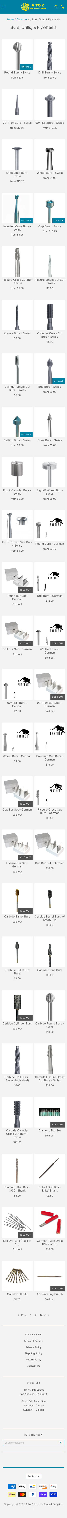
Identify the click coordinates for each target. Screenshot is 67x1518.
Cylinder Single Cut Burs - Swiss (17, 388)
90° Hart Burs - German (17, 704)
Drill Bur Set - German (17, 649)
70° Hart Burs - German (50, 650)
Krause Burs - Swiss (17, 333)
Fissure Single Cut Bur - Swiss (50, 281)
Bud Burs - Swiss (49, 386)
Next (43, 1315)
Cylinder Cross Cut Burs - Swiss (49, 335)
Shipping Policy (33, 1353)
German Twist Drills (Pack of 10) (50, 1242)
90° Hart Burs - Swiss (49, 122)
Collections (23, 19)
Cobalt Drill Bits (17, 1294)
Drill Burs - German (50, 596)
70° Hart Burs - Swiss (17, 122)
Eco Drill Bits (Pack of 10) (17, 1242)
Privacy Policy (33, 1347)
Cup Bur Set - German (17, 809)
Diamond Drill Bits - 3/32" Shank (17, 1188)
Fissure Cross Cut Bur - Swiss (17, 281)
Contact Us (33, 1365)
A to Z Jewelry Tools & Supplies (44, 1504)
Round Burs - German (49, 543)
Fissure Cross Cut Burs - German (50, 811)
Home (10, 19)
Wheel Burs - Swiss (50, 172)
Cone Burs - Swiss (49, 440)
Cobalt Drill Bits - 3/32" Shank (50, 1188)
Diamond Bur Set (50, 1130)
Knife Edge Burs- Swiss (17, 174)
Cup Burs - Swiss (49, 226)
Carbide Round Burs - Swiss (49, 1025)
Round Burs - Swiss (17, 72)
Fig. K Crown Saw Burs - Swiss (17, 543)
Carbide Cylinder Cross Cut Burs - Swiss (17, 1134)
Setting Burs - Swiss (17, 440)
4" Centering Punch (50, 1294)
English (32, 1476)
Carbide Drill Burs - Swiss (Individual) (17, 1078)
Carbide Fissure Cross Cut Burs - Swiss (50, 1078)
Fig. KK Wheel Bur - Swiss (50, 492)
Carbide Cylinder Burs (17, 1023)
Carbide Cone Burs (49, 970)
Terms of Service (33, 1341)
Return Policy (33, 1359)
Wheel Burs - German (17, 756)
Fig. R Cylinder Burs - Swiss (17, 492)
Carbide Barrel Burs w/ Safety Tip (50, 918)
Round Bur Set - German (17, 597)
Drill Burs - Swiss (49, 72)
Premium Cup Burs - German (49, 757)
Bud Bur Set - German (49, 863)
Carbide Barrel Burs (17, 916)
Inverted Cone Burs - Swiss (17, 228)
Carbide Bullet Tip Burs (17, 971)
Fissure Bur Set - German (17, 864)
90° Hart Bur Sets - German (49, 704)
